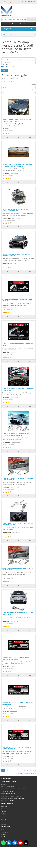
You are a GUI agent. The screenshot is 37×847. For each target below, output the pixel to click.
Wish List (3, 834)
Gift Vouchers (5, 819)
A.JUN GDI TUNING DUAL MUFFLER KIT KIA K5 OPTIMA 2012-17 (18, 479)
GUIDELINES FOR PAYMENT (8, 782)
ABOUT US (4, 784)
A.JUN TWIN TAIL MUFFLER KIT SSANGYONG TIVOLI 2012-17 (17, 613)
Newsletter (4, 837)
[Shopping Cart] (31, 2)
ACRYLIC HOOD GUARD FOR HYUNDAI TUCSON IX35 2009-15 (15, 658)
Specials (3, 824)
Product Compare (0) (6, 81)
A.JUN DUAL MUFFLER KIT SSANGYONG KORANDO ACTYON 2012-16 (15, 434)
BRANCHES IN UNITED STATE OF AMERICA (12, 798)
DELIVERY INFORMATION (7, 786)
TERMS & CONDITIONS (7, 791)
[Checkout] (34, 2)
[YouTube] (20, 842)
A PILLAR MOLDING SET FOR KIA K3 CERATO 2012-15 (17, 344)
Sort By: (33, 84)
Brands (3, 817)
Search (11, 34)
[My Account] (26, 2)
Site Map (3, 811)
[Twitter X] (26, 842)
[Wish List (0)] (29, 2)
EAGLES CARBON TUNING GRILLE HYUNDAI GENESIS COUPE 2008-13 (17, 120)
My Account (4, 830)
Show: (34, 90)
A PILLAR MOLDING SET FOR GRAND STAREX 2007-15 (17, 300)
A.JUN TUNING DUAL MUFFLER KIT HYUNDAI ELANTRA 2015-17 (17, 524)
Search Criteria (5, 56)
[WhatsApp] (3, 842)
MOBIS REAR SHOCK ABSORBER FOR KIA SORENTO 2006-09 (16, 255)
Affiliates (3, 821)
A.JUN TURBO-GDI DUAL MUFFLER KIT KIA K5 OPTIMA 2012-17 (17, 569)
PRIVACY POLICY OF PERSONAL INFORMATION (13, 789)
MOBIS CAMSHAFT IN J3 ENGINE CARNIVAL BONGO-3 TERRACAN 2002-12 (17, 165)
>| (33, 770)
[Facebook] (14, 842)
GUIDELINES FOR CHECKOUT (9, 793)
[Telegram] (9, 842)
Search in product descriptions (11, 67)
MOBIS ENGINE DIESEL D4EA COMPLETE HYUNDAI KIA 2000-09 (16, 210)
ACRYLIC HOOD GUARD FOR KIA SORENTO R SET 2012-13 (17, 703)
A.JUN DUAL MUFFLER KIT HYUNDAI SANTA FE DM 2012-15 (18, 389)
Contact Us (4, 806)
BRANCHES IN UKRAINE (7, 801)
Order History (5, 832)
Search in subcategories (9, 65)
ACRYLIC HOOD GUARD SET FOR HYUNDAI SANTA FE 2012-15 (16, 748)
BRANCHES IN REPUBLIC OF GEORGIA (11, 796)
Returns (3, 809)
